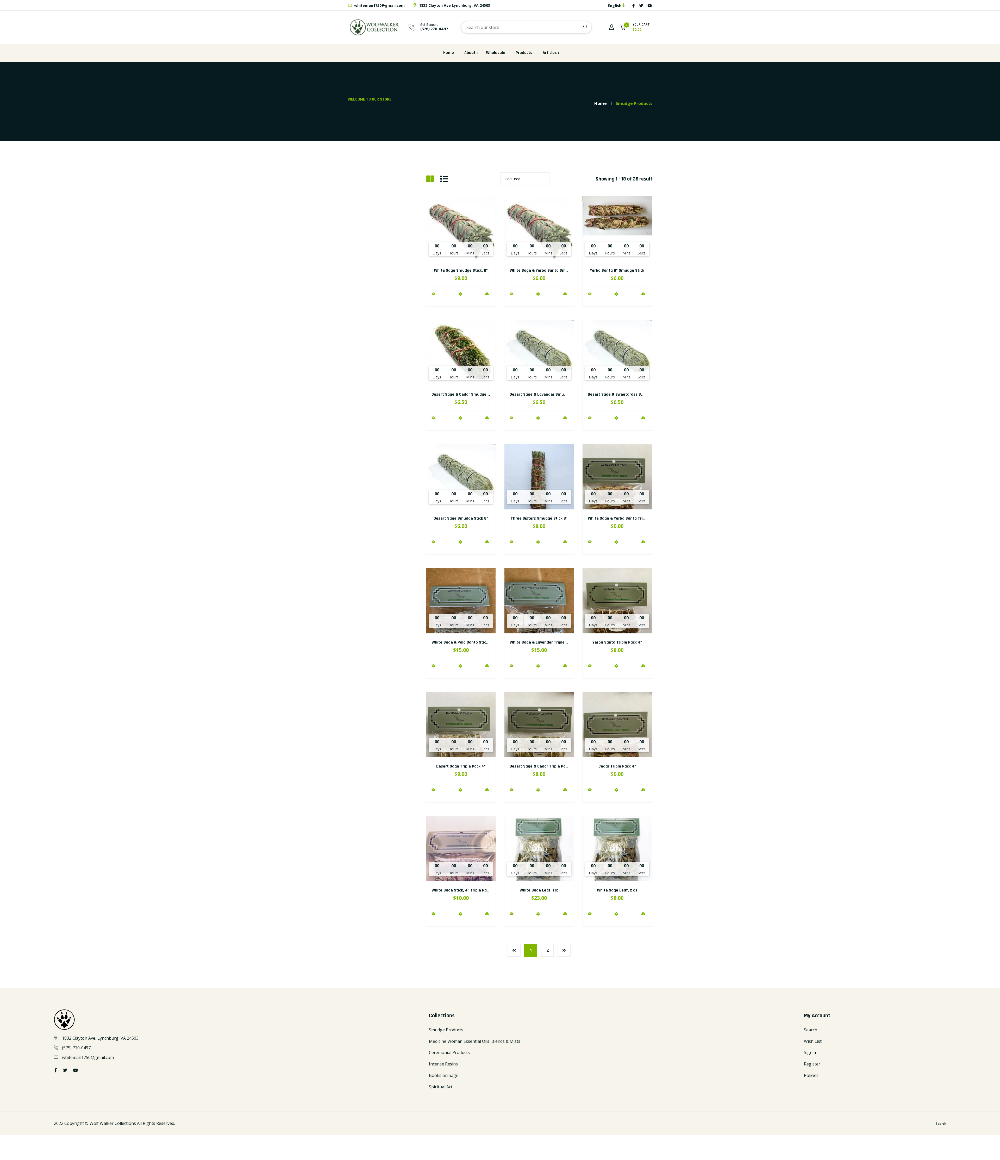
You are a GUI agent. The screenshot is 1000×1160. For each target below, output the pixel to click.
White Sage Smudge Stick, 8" (461, 270)
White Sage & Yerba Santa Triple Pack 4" (625, 518)
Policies (811, 1075)
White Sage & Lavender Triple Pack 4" (544, 642)
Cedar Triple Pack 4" (617, 766)
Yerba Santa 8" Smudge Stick (617, 270)
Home (448, 52)
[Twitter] (641, 5)
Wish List (813, 1041)
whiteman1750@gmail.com (379, 5)
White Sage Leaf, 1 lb (539, 890)
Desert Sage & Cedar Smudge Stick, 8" (467, 394)
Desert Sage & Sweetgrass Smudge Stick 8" (628, 394)
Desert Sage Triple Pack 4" (461, 766)
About (470, 52)
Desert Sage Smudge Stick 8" (461, 518)
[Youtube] (649, 5)
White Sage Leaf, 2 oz (617, 890)
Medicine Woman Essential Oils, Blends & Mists (474, 1041)
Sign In (810, 1052)
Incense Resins (443, 1064)
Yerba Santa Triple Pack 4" (617, 642)
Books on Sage (443, 1075)
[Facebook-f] (633, 5)
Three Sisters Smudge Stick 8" (539, 518)
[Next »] (564, 950)
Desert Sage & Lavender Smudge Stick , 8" (549, 394)
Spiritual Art (440, 1087)
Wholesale (495, 52)
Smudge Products (446, 1030)
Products (524, 52)
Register (812, 1064)
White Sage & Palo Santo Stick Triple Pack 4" (473, 642)
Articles (550, 52)
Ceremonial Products (449, 1052)
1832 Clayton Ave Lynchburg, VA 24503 (454, 5)
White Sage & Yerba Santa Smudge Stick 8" (550, 270)
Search (810, 1030)
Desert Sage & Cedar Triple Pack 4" (542, 766)
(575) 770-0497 (76, 1048)
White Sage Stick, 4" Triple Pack (461, 890)
